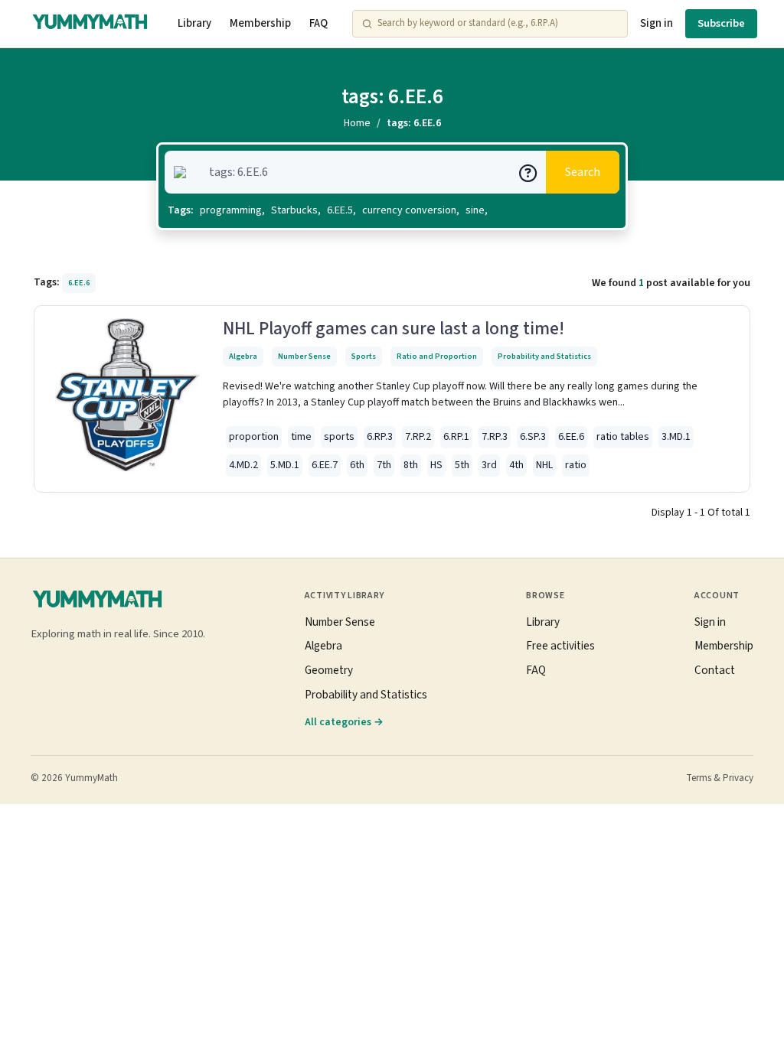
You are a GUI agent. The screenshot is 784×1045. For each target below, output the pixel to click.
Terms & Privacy (719, 778)
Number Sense (304, 356)
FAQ (318, 23)
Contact (714, 670)
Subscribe (721, 23)
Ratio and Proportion (437, 356)
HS (436, 465)
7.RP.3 (495, 436)
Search (582, 172)
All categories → (344, 722)
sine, (477, 210)
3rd (489, 465)
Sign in (656, 23)
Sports (363, 356)
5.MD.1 (284, 465)
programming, (232, 210)
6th (357, 465)
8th (410, 465)
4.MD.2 (243, 465)
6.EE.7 (325, 465)
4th (516, 465)
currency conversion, (410, 210)
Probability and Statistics (544, 356)
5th (462, 465)
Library (194, 23)
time (301, 436)
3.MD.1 (676, 436)
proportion (254, 436)
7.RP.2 (418, 436)
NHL (544, 465)
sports (339, 436)
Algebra (243, 356)
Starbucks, (296, 210)
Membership (260, 23)
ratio (575, 465)
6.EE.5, (341, 210)
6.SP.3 (533, 436)
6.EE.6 (571, 436)
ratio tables (622, 436)
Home (357, 123)
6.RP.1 (456, 436)
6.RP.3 (380, 436)
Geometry (329, 670)
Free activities (560, 645)
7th (384, 465)
